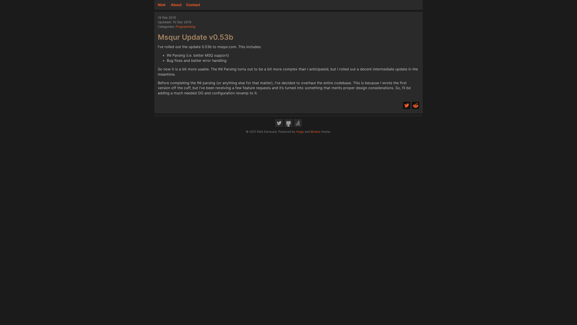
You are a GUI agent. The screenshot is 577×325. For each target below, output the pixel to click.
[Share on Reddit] (415, 105)
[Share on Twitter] (406, 105)
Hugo (300, 131)
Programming (185, 26)
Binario (315, 131)
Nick (161, 4)
